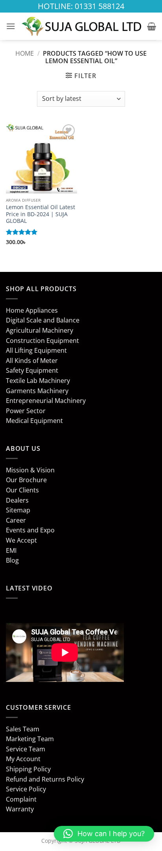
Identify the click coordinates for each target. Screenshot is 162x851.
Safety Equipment (32, 370)
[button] (10, 26)
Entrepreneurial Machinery (46, 400)
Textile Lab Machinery (38, 380)
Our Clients (22, 490)
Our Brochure (26, 480)
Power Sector (26, 410)
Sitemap (18, 510)
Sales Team (22, 729)
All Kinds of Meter (32, 360)
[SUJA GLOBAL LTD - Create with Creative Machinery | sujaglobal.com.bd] (81, 26)
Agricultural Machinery (39, 330)
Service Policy (26, 789)
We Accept (21, 540)
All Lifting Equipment (36, 350)
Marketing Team (30, 738)
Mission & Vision (30, 470)
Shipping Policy (28, 769)
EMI (11, 550)
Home (24, 53)
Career (16, 520)
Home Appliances (32, 310)
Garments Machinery (37, 390)
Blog (12, 560)
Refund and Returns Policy (45, 779)
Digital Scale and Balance (42, 320)
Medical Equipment (34, 420)
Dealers (17, 500)
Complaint (21, 799)
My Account (23, 758)
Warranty (20, 809)
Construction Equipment (42, 340)
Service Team (25, 749)
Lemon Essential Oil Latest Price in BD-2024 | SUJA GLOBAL (40, 214)
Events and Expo (30, 530)
